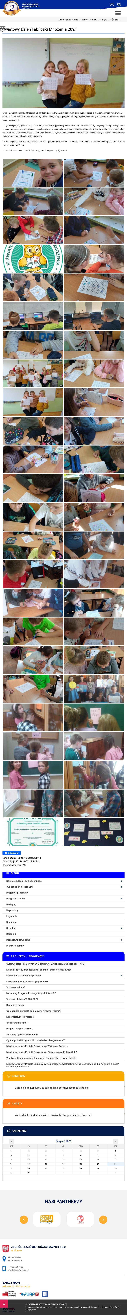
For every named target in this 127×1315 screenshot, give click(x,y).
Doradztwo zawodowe (18, 939)
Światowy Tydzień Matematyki (22, 1034)
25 (46, 1168)
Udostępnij (13, 853)
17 (29, 1164)
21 (98, 1164)
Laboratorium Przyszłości (20, 1016)
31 (29, 1173)
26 (63, 1168)
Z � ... (103, 20)
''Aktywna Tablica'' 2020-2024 (22, 999)
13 (81, 1160)
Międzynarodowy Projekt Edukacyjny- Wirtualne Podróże (37, 1046)
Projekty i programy (17, 892)
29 (115, 1168)
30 (11, 1173)
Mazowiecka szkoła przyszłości (23, 975)
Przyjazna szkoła (15, 898)
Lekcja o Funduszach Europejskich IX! (27, 981)
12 (63, 1160)
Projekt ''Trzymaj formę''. (19, 1028)
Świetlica (11, 928)
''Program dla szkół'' (17, 1022)
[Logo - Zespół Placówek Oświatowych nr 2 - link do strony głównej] (23, 6)
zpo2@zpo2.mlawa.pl (113, 5)
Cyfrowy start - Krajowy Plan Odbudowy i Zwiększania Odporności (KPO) (45, 963)
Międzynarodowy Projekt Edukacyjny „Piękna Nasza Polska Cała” (41, 1052)
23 (11, 1168)
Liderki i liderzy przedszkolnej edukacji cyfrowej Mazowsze (39, 969)
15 (115, 1160)
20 (81, 1164)
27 (81, 1168)
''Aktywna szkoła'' (15, 987)
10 (29, 1160)
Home (75, 20)
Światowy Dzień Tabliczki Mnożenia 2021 (39, 29)
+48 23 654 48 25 (118, 5)
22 (115, 1164)
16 (11, 1164)
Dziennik (11, 934)
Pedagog (11, 904)
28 (98, 1168)
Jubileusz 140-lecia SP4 (19, 886)
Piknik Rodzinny (15, 945)
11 (46, 1160)
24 (29, 1168)
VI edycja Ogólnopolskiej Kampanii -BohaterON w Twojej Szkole (41, 1058)
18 (46, 1164)
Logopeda (11, 916)
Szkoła (84, 20)
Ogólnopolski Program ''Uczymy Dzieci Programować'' (35, 1040)
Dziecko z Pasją (15, 1005)
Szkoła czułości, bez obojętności (24, 881)
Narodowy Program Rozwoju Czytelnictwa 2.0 (31, 993)
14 (98, 1160)
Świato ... (115, 20)
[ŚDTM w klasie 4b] (33, 173)
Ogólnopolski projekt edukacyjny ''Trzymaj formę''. (33, 1011)
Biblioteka (11, 922)
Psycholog (12, 910)
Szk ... (94, 20)
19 (63, 1164)
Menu (15, 873)
